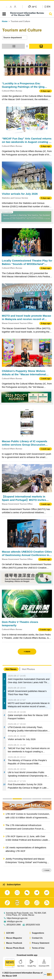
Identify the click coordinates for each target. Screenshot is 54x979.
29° (34, 6)
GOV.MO (10, 933)
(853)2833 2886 (14, 925)
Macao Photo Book (15, 948)
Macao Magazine (14, 938)
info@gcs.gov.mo (14, 921)
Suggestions (38, 933)
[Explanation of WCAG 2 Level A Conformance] (48, 974)
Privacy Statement (40, 943)
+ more (46, 870)
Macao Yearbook (14, 943)
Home (5, 21)
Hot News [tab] (11, 669)
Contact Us (37, 938)
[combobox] (14, 38)
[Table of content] (3, 14)
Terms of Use (38, 948)
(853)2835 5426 (33, 925)
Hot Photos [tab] (28, 669)
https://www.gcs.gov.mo (17, 918)
